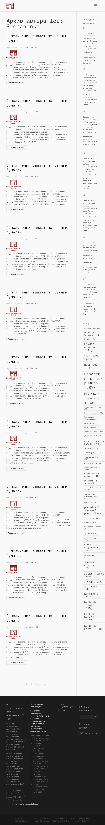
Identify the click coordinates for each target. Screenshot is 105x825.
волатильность (92, 427)
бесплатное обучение (92, 408)
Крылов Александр (91, 347)
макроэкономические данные (92, 468)
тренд (90, 533)
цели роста (91, 595)
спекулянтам (91, 518)
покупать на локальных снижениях (94, 496)
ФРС (89, 403)
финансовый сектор (93, 556)
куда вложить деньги (94, 458)
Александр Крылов (92, 328)
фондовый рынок (94, 575)
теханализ (90, 522)
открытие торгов (92, 488)
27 (45, 684)
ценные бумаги (89, 617)
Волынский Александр (92, 333)
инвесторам (91, 453)
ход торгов (90, 587)
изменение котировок (92, 436)
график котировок (93, 431)
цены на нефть (93, 627)
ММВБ (91, 355)
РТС (91, 393)
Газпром (89, 339)
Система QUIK (60, 711)
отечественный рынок (91, 482)
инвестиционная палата (94, 442)
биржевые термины (93, 413)
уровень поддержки (93, 539)
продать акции (92, 503)
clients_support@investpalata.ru (22, 804)
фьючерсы (94, 581)
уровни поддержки (91, 547)
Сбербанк (90, 398)
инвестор (91, 448)
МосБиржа (90, 366)
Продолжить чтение (16, 83)
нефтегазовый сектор (91, 474)
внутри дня (90, 423)
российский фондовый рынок (92, 510)
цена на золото (90, 605)
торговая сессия (92, 527)
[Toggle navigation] (96, 5)
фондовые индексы (90, 565)
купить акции (94, 463)
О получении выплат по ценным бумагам (36, 38)
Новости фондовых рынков (93, 381)
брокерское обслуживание (93, 418)
